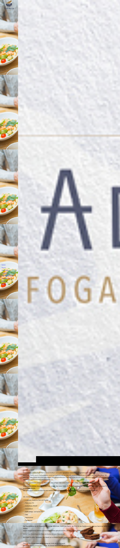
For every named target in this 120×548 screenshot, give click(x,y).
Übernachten (4, 273)
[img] (69, 233)
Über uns (4, 267)
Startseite (4, 264)
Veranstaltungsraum (6, 278)
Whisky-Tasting (5, 270)
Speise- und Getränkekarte (7, 275)
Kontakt (3, 281)
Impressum (4, 284)
